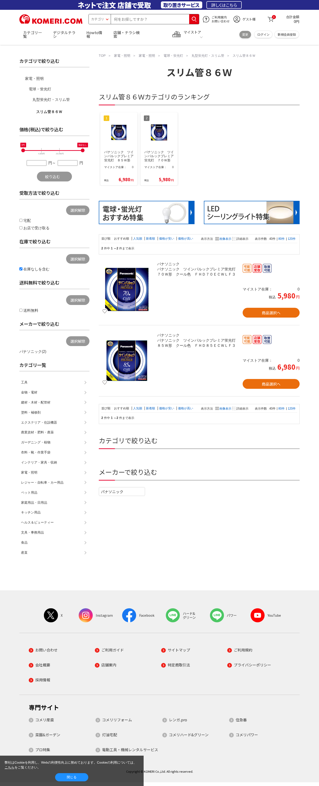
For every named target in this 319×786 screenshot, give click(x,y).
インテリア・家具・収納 (39, 462)
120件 (292, 239)
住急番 (241, 720)
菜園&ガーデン (47, 734)
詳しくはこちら (224, 5)
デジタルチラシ (64, 34)
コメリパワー (247, 734)
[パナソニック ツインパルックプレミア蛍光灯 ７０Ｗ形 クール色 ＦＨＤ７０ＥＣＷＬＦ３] (127, 290)
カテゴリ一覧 (32, 34)
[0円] (23, 150)
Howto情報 (94, 34)
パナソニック (112, 491)
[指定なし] (83, 150)
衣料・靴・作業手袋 (35, 452)
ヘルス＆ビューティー (37, 522)
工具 (24, 382)
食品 (24, 542)
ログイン (263, 34)
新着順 (151, 238)
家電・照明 (34, 79)
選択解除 (77, 210)
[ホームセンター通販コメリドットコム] (50, 22)
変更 (245, 34)
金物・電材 (29, 392)
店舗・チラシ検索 (126, 34)
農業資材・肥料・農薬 (37, 432)
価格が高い (185, 238)
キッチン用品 (31, 512)
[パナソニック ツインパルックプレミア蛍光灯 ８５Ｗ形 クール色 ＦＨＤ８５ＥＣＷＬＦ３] (127, 361)
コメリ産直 (44, 720)
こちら (9, 767)
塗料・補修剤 (31, 412)
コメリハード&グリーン (189, 734)
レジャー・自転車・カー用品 (42, 482)
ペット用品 (29, 492)
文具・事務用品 (32, 532)
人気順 (138, 238)
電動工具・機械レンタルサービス (130, 749)
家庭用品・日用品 (34, 502)
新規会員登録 (287, 34)
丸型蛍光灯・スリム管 (51, 100)
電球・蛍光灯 (40, 89)
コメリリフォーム (117, 720)
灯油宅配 (109, 734)
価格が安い (167, 238)
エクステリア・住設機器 (39, 422)
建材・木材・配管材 (35, 402)
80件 (281, 239)
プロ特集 (42, 749)
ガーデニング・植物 (35, 442)
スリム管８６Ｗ (49, 112)
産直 (24, 552)
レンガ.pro (178, 720)
